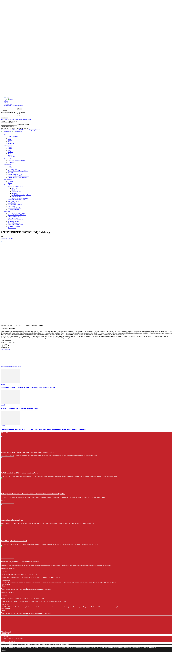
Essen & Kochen (13, 218)
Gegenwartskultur (8, 145)
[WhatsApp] (23, 358)
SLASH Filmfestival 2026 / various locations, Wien (19, 408)
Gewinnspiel (8, 104)
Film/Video (15, 188)
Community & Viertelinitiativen (17, 215)
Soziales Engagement (14, 223)
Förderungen (11, 162)
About (6, 101)
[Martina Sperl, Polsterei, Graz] (7, 516)
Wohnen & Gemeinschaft (15, 226)
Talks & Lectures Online (15, 174)
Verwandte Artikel (6, 366)
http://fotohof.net (5, 349)
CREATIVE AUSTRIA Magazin (17, 177)
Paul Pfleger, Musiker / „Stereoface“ (14, 541)
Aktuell (10, 147)
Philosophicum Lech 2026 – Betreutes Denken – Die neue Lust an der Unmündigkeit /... (33, 494)
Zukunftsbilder (12, 228)
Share (3, 586)
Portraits (10, 181)
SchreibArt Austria (13, 201)
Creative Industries (8, 158)
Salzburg (10, 140)
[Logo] (6, 131)
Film (9, 153)
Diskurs (10, 183)
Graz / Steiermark (13, 136)
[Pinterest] (17, 358)
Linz (9, 138)
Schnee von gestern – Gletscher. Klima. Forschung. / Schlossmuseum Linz (28, 388)
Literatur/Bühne (12, 169)
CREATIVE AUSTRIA (8, 238)
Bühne (10, 148)
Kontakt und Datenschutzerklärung (14, 105)
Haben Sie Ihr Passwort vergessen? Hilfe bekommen (16, 119)
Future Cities (11, 156)
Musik (10, 155)
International (7, 184)
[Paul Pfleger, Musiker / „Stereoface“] (7, 537)
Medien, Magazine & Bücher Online (18, 176)
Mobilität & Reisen (13, 221)
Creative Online (7, 164)
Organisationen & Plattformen (16, 160)
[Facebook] (4, 358)
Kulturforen (11, 206)
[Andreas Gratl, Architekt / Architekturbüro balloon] (7, 558)
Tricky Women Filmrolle (15, 204)
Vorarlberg (11, 143)
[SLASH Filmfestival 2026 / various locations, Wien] (10, 403)
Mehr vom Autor (16, 366)
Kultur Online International (15, 187)
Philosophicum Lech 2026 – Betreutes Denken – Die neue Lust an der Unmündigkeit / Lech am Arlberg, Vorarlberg (43, 429)
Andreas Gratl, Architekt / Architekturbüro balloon (20, 562)
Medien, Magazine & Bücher (20, 198)
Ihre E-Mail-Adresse (23, 124)
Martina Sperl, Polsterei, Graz (12, 520)
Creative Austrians (8, 179)
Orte (5, 134)
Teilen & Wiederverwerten (15, 224)
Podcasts (10, 172)
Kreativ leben (7, 211)
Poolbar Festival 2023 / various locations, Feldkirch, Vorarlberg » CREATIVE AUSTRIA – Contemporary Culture (33, 601)
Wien (9, 141)
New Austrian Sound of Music (16, 199)
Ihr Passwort (21, 116)
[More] (30, 358)
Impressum (7, 636)
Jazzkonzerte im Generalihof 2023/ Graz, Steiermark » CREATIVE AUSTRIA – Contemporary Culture (30, 577)
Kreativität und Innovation (15, 220)
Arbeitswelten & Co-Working (16, 213)
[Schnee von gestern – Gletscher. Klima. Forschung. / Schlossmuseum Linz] (10, 382)
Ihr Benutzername (22, 114)
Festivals (10, 152)
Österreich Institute (13, 209)
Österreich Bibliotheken (14, 208)
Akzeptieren (65, 644)
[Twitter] (10, 358)
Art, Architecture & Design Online (18, 171)
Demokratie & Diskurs (14, 216)
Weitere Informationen (54, 644)
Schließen (3, 650)
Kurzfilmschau (12, 203)
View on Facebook (6, 584)
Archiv (6, 102)
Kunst (9, 150)
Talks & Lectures (16, 196)
